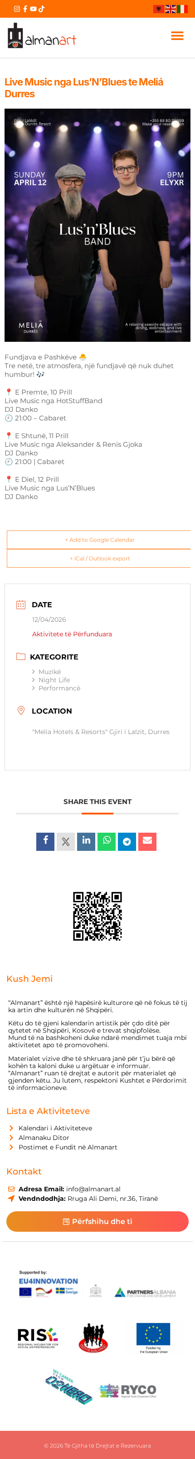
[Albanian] (159, 9)
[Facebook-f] (25, 8)
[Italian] (183, 9)
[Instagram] (17, 8)
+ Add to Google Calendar (100, 539)
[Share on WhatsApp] (107, 842)
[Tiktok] (41, 8)
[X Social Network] (66, 842)
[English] (171, 9)
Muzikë (50, 672)
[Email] (147, 842)
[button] (177, 35)
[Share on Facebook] (45, 842)
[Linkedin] (86, 842)
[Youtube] (33, 8)
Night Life (54, 680)
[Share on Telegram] (127, 842)
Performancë (59, 688)
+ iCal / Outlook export (100, 558)
